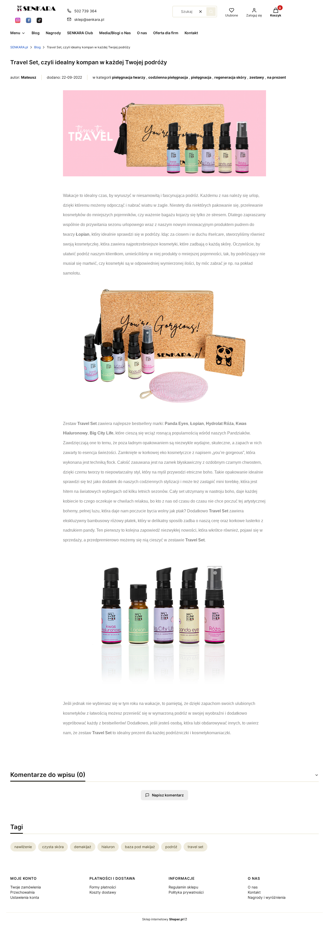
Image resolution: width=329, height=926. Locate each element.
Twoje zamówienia (25, 887)
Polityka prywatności (186, 892)
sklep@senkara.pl (89, 19)
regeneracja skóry (230, 77)
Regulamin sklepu (183, 887)
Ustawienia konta (24, 897)
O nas (253, 887)
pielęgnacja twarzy (128, 77)
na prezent (276, 77)
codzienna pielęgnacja (168, 77)
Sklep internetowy (163, 919)
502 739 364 (85, 11)
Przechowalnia (22, 892)
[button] (211, 11)
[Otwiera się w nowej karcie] (17, 20)
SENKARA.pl (19, 47)
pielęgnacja (201, 77)
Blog (37, 47)
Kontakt (254, 892)
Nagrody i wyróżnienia (267, 897)
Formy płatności (102, 887)
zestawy (256, 77)
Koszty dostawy (102, 892)
